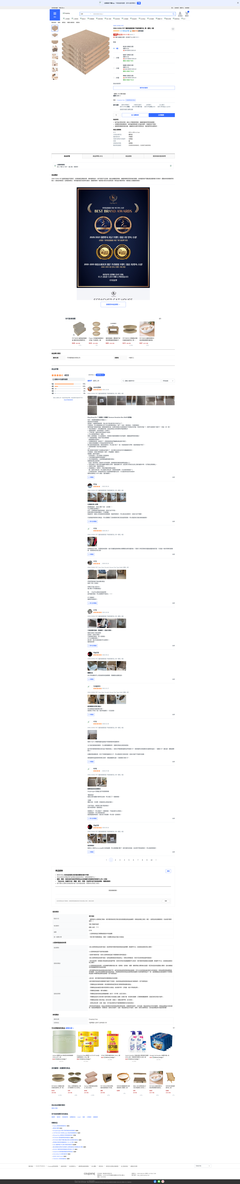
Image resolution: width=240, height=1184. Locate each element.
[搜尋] (173, 14)
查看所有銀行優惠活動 (126, 109)
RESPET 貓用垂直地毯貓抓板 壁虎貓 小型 (63, 1149)
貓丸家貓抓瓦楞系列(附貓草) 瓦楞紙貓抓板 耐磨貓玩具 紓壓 (68, 1147)
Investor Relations (40, 1166)
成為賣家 (187, 7)
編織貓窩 (95, 1117)
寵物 (59, 22)
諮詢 (168, 871)
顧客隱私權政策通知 (84, 1166)
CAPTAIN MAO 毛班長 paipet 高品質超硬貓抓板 (65, 1133)
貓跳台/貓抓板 (70, 22)
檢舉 (166, 901)
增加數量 (120, 116)
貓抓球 (58, 1117)
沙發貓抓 (89, 1117)
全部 (82, 14)
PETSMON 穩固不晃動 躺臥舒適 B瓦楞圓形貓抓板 (65, 1140)
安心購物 (94, 1166)
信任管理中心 (72, 1166)
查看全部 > (70, 1028)
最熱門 (90, 381)
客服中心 (182, 7)
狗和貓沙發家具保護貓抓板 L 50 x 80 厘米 (63, 1142)
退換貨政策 (63, 1166)
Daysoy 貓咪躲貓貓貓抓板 (59, 1126)
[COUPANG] (89, 1174)
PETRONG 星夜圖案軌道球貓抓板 (61, 1137)
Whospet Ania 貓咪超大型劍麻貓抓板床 (63, 1135)
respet (79, 1117)
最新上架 (96, 381)
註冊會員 (177, 7)
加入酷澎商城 (124, 1166)
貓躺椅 (53, 1117)
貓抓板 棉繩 (56, 1128)
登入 (172, 7)
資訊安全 (101, 1166)
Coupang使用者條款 (53, 1166)
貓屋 (84, 1117)
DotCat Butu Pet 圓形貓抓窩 (60, 1154)
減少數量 (120, 114)
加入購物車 (135, 115)
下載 (139, 3)
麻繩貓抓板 (72, 1117)
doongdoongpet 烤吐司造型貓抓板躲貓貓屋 (64, 1130)
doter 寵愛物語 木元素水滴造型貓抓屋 (62, 1144)
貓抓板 (78, 22)
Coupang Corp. (126, 100)
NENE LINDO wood (58, 1156)
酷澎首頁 (54, 22)
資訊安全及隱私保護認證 (112, 1166)
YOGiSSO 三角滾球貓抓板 (59, 1158)
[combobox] (168, 381)
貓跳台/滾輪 (54, 1108)
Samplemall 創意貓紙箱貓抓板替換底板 (63, 1151)
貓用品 (63, 22)
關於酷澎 (31, 1166)
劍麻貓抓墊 (65, 1117)
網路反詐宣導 (133, 1166)
